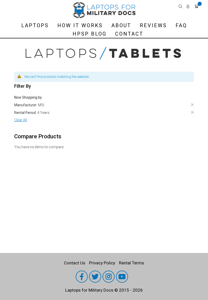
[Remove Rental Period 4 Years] (192, 112)
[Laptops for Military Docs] (104, 10)
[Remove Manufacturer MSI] (192, 104)
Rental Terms (131, 262)
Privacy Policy (102, 262)
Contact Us (74, 262)
